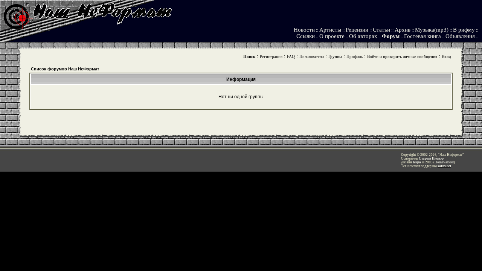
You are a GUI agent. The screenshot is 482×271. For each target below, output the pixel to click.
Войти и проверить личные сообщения (402, 56)
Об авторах (363, 36)
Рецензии (357, 30)
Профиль (354, 56)
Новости (304, 30)
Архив (402, 30)
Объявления (460, 36)
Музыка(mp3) (431, 30)
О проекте (332, 36)
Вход (446, 56)
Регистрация (271, 56)
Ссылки (305, 36)
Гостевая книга (422, 36)
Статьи (381, 30)
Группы (335, 56)
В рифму (464, 30)
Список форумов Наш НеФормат (65, 69)
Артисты (330, 30)
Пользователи (311, 56)
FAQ (291, 56)
